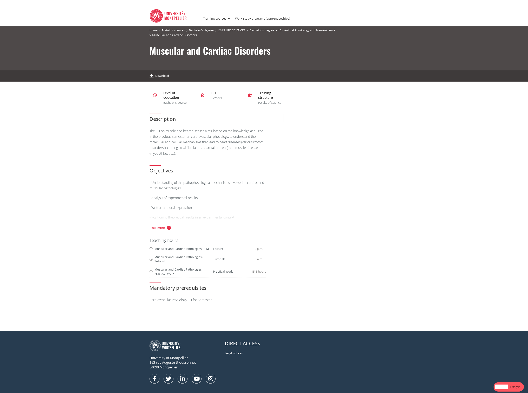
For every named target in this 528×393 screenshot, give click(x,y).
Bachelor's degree (201, 30)
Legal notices (234, 353)
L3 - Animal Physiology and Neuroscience (306, 30)
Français (515, 387)
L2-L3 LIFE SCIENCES (231, 30)
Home (154, 30)
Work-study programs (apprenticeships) (262, 18)
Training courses (214, 18)
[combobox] (501, 387)
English (501, 387)
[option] (515, 387)
